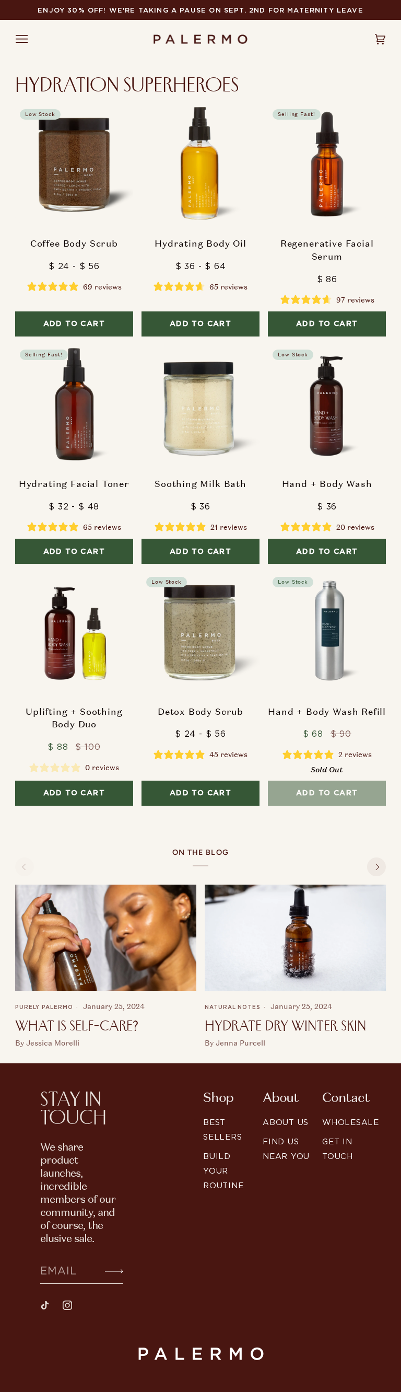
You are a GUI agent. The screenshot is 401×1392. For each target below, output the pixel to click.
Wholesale (350, 1122)
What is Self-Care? (76, 1025)
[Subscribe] (105, 1270)
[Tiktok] (45, 1305)
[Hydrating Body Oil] (200, 164)
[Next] (376, 866)
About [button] (281, 1098)
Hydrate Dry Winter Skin (285, 1025)
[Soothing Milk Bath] (200, 404)
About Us (286, 1122)
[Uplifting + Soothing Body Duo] (74, 631)
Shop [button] (218, 1098)
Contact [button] (345, 1098)
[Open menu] (31, 39)
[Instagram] (67, 1305)
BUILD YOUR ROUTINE (223, 1170)
